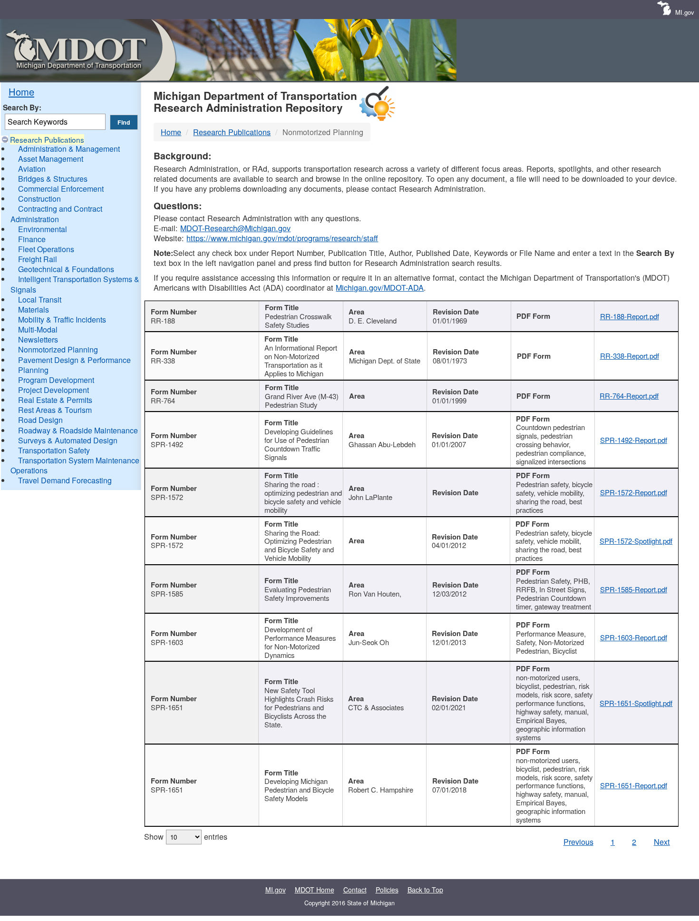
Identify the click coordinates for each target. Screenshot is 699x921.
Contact (355, 889)
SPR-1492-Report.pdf (633, 440)
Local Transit (39, 299)
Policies (387, 889)
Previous (578, 841)
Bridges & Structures (52, 178)
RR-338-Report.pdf (629, 356)
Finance (32, 239)
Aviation (32, 168)
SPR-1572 (167, 497)
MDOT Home (314, 889)
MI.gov (684, 12)
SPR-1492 (167, 444)
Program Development (56, 379)
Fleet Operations (46, 249)
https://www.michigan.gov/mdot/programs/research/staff (282, 238)
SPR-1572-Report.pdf (633, 492)
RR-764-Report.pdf (629, 396)
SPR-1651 (167, 707)
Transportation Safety (54, 450)
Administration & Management (69, 148)
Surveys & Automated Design (67, 440)
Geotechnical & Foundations (66, 269)
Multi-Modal (38, 329)
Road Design (40, 419)
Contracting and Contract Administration (56, 213)
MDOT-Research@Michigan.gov (235, 228)
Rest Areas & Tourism (55, 409)
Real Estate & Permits (55, 399)
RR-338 (163, 360)
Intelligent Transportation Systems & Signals (74, 284)
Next (662, 841)
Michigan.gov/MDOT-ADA (380, 287)
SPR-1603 (167, 642)
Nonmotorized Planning (58, 349)
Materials (33, 309)
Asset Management (50, 158)
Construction (39, 198)
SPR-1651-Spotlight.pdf (636, 703)
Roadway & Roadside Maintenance (78, 430)
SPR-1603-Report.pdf (633, 637)
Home (21, 91)
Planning (33, 369)
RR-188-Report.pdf (629, 316)
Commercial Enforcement (61, 188)
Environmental (42, 229)
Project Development (53, 389)
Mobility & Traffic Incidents (62, 319)
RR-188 (163, 320)
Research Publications (47, 139)
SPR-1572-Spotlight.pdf (636, 541)
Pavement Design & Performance (74, 359)
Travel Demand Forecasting (65, 480)
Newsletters (38, 339)
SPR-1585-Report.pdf (633, 589)
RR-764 (163, 400)
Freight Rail (37, 259)
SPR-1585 (167, 593)
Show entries (185, 836)
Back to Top (425, 889)
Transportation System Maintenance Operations (74, 465)
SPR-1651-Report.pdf (633, 785)
